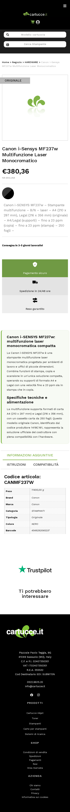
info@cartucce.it (35, 686)
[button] (38, 22)
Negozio (17, 62)
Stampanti (35, 723)
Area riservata (35, 767)
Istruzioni (16, 464)
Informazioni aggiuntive (30, 455)
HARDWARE (31, 62)
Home (5, 62)
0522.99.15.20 (35, 682)
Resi (35, 764)
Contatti (35, 789)
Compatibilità (45, 464)
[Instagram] (38, 695)
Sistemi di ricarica (35, 734)
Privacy (35, 793)
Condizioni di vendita (35, 752)
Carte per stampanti (35, 728)
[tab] (30, 455)
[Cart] (32, 22)
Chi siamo (35, 785)
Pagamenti (35, 760)
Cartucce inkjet (35, 713)
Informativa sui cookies (35, 797)
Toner (35, 718)
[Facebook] (31, 695)
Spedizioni (35, 756)
